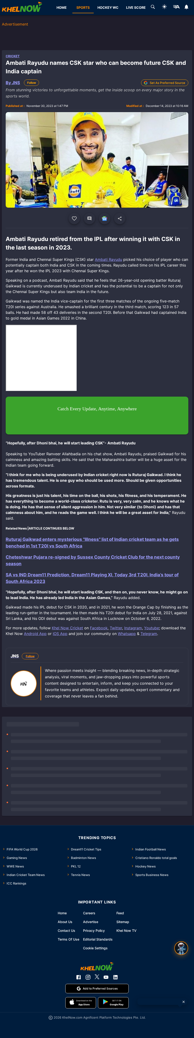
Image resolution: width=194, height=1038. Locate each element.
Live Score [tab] (136, 7)
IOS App (60, 633)
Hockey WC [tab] (108, 7)
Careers (89, 913)
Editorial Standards (98, 939)
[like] (74, 218)
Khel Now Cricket (67, 628)
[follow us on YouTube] (106, 977)
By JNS (13, 82)
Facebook (99, 628)
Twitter (116, 628)
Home (62, 913)
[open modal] (181, 948)
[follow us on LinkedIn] (115, 977)
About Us (65, 922)
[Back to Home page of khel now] (22, 7)
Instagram (133, 628)
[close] (184, 1002)
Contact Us (66, 931)
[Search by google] (152, 7)
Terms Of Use (68, 939)
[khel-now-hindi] (176, 7)
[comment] (89, 218)
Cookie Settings (95, 948)
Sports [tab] (83, 7)
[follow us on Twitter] (97, 977)
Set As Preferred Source (167, 83)
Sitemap (122, 922)
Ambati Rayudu (108, 259)
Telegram (149, 633)
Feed (120, 913)
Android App (35, 633)
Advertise (90, 922)
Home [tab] (62, 7)
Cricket (13, 56)
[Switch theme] (164, 7)
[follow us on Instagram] (88, 977)
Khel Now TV (126, 931)
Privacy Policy (94, 931)
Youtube (151, 628)
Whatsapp (127, 633)
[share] (119, 218)
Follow (31, 82)
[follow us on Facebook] (78, 977)
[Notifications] (186, 8)
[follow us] (104, 218)
